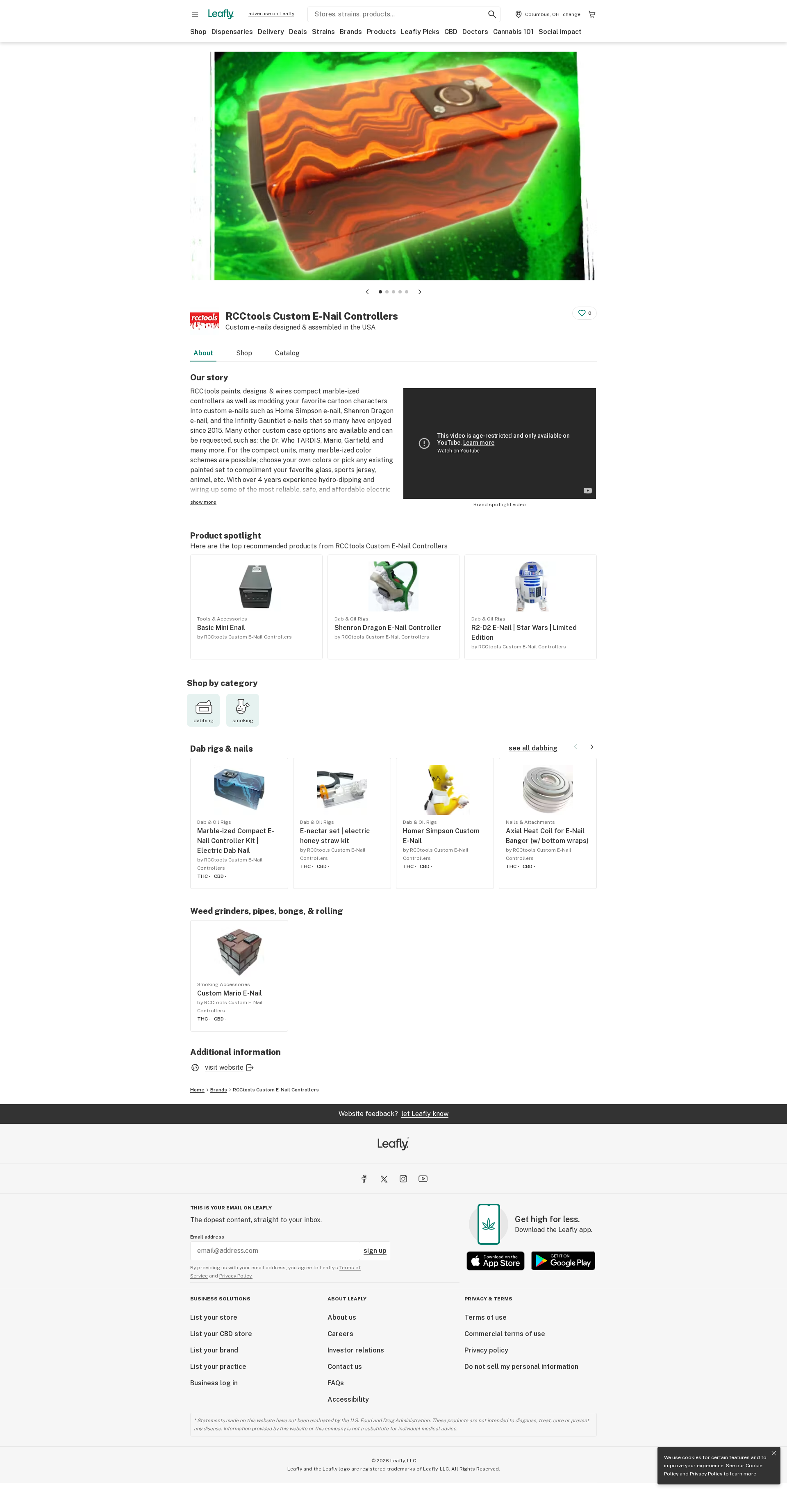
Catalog (287, 353)
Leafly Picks (420, 32)
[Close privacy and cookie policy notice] (774, 1453)
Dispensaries (232, 32)
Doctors (475, 32)
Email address (207, 1237)
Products (381, 32)
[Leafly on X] (384, 1179)
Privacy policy (486, 1350)
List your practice (218, 1367)
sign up (375, 1251)
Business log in (214, 1383)
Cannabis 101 (513, 32)
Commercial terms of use (504, 1334)
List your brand (214, 1350)
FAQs (336, 1383)
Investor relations (356, 1350)
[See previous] (575, 747)
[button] (380, 291)
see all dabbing (533, 748)
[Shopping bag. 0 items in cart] (592, 14)
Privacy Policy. (235, 1276)
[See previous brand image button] (367, 292)
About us (342, 1317)
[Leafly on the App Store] (495, 1261)
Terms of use (485, 1317)
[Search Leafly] (492, 14)
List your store (213, 1317)
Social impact (560, 32)
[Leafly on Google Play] (563, 1261)
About (203, 353)
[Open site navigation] (195, 14)
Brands (351, 32)
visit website (224, 1067)
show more (203, 502)
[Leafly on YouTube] (423, 1179)
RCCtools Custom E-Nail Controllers (276, 1090)
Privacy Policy (706, 1474)
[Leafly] (221, 14)
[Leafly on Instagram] (403, 1179)
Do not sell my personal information (521, 1367)
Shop (198, 32)
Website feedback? (393, 1114)
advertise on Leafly (271, 13)
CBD (450, 32)
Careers (340, 1334)
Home (197, 1090)
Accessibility (348, 1399)
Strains (323, 32)
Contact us (345, 1367)
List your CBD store (221, 1334)
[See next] (592, 747)
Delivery (271, 32)
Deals (298, 32)
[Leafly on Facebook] (364, 1179)
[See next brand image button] (420, 292)
